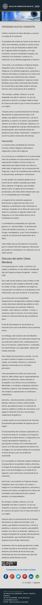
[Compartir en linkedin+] (30, 576)
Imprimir (36, 583)
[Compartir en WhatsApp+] (37, 576)
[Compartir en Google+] (11, 576)
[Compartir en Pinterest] (24, 576)
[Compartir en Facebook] (5, 576)
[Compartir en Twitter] (18, 576)
